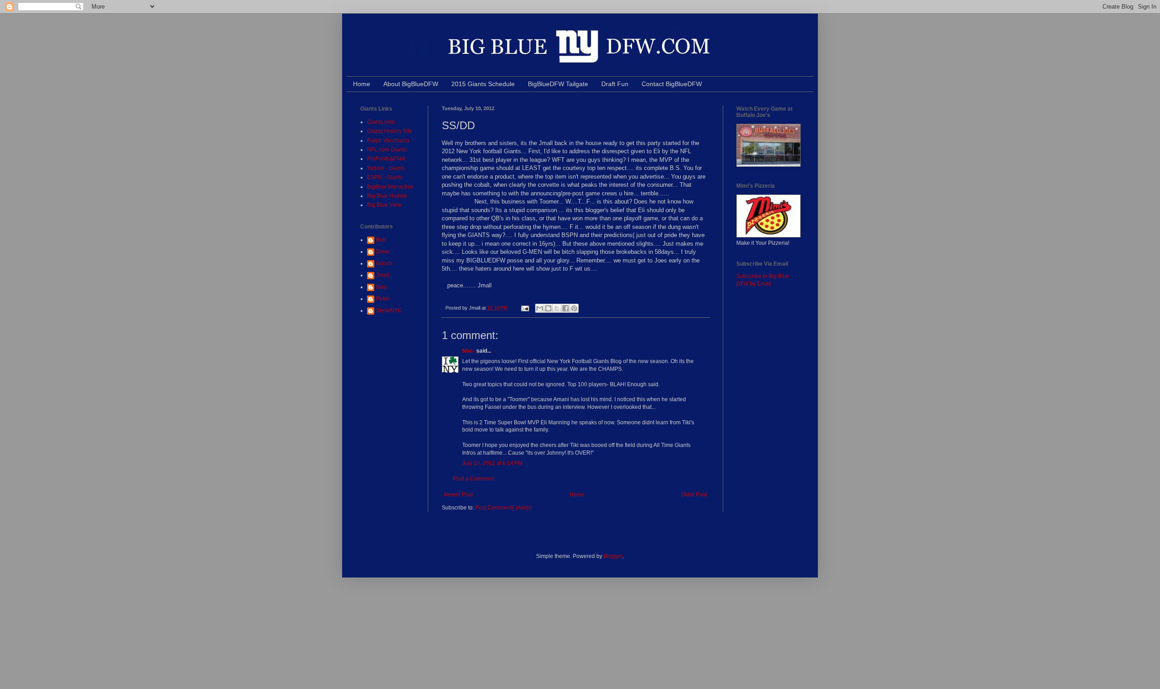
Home (361, 83)
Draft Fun (614, 83)
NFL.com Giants (386, 149)
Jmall (382, 275)
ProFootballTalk (386, 158)
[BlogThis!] (548, 308)
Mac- (468, 351)
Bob (381, 240)
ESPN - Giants (384, 177)
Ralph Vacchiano (388, 140)
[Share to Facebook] (565, 308)
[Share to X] (556, 308)
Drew (382, 251)
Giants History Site (389, 131)
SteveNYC (389, 310)
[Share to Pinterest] (574, 308)
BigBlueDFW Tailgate (558, 83)
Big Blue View (384, 205)
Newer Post (458, 494)
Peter (382, 299)
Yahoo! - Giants (386, 168)
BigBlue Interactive (390, 187)
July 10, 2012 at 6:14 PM (492, 463)
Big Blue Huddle (387, 196)
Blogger (613, 556)
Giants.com (381, 122)
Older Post (694, 494)
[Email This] (539, 308)
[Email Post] (525, 308)
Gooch (384, 263)
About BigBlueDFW (410, 83)
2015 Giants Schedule (483, 83)
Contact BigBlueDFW (672, 83)
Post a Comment (473, 479)
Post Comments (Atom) (503, 508)
